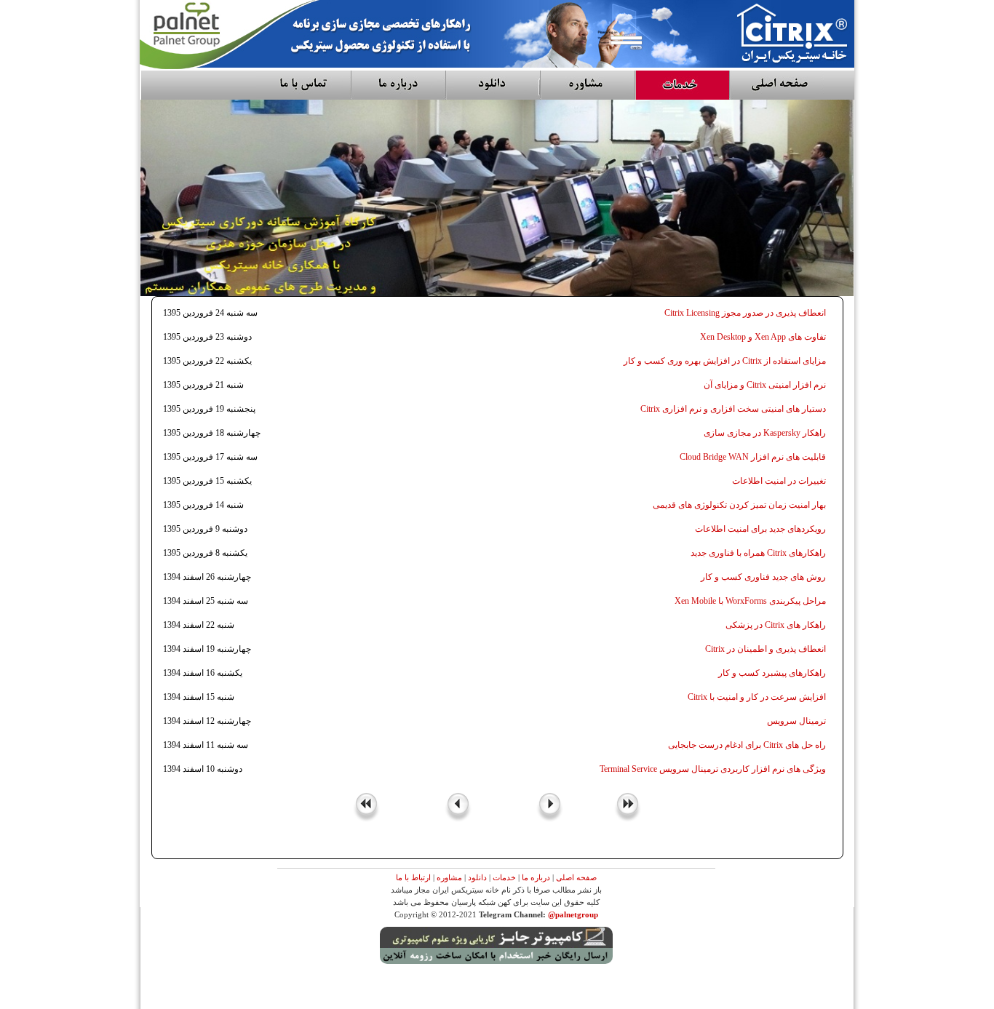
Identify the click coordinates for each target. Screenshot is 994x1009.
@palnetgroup (573, 914)
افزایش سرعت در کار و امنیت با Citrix (757, 697)
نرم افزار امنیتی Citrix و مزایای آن (765, 385)
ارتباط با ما (413, 877)
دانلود (477, 877)
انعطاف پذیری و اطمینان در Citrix (765, 649)
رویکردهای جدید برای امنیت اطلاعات (760, 529)
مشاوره (449, 877)
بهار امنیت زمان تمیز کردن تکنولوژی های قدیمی (739, 505)
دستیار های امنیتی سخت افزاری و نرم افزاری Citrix (733, 409)
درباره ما (536, 877)
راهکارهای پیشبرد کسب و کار (772, 673)
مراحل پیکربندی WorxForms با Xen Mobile (750, 601)
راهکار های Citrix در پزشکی (775, 625)
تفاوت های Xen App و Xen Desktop (763, 337)
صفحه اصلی (576, 877)
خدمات (504, 877)
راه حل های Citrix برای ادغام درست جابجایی (747, 745)
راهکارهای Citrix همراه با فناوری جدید (758, 553)
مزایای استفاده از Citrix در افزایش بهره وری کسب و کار (725, 361)
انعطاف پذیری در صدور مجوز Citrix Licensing (745, 313)
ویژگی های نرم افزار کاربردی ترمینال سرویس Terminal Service (713, 769)
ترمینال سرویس (796, 721)
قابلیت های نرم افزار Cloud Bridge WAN (753, 457)
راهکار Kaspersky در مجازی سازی (765, 433)
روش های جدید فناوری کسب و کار (763, 577)
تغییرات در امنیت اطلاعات (779, 481)
